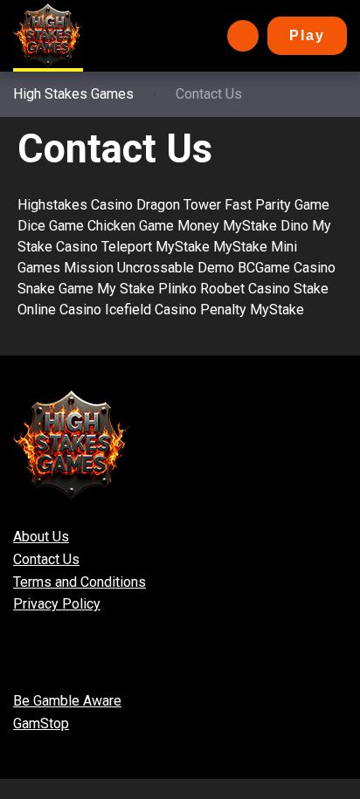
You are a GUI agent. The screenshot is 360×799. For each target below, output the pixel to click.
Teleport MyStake (155, 246)
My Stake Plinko (147, 288)
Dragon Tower (178, 204)
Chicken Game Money (153, 225)
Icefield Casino (151, 309)
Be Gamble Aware (67, 700)
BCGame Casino (287, 267)
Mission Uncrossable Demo (149, 267)
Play (307, 35)
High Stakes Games (73, 94)
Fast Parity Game (277, 204)
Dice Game (50, 225)
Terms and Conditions (79, 582)
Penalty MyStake (252, 309)
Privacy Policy (56, 604)
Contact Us (46, 559)
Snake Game (55, 288)
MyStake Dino (265, 225)
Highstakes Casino (75, 204)
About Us (41, 536)
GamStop (41, 723)
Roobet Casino (245, 288)
